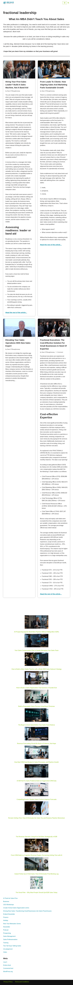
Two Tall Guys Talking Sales (12, 946)
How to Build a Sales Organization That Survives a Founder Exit (36, 687)
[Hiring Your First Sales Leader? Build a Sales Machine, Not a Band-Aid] (19, 69)
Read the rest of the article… (16, 312)
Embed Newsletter (9, 914)
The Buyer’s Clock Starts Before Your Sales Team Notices (36, 725)
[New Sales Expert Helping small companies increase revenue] (8, 2)
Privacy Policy (8, 982)
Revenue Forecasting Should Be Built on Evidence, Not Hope (36, 743)
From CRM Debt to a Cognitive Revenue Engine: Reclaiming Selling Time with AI (36, 855)
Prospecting (7, 933)
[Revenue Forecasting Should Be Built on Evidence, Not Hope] (36, 734)
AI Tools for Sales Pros (10, 898)
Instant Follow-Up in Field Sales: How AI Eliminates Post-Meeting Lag (36, 874)
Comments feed (8, 968)
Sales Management (9, 936)
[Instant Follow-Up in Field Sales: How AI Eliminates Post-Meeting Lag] (36, 864)
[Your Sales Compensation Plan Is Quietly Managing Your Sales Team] (36, 641)
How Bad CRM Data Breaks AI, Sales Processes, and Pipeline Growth (36, 762)
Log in (5, 962)
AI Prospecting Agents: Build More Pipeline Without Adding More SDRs (36, 632)
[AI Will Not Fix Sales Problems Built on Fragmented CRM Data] (36, 771)
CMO (58, 487)
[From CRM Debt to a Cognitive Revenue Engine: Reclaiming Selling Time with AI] (36, 846)
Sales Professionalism (10, 939)
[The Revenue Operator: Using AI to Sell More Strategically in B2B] (36, 827)
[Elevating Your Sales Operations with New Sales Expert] (19, 328)
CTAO (57, 511)
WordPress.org (8, 971)
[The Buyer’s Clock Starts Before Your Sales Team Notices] (36, 715)
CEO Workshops (8, 904)
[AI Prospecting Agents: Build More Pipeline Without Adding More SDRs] (36, 622)
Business (6, 901)
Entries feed (7, 965)
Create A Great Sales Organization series (16, 908)
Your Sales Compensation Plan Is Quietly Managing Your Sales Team (36, 650)
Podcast (5, 930)
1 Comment (59, 352)
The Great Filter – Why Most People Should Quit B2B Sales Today (36, 892)
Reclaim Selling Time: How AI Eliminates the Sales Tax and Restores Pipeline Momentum (36, 818)
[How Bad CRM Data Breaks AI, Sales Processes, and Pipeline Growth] (37, 753)
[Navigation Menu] (65, 2)
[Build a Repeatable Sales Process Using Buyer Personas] (36, 697)
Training (5, 942)
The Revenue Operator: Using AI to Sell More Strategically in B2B (36, 836)
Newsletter (6, 927)
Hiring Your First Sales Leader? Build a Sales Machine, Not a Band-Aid (16, 85)
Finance (5, 917)
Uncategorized (7, 949)
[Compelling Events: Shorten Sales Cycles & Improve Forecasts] (36, 790)
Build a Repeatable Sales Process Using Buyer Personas (36, 706)
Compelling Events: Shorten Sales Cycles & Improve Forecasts (36, 799)
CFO (58, 476)
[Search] (68, 2)
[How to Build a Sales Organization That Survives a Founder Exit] (36, 678)
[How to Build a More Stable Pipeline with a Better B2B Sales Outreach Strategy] (36, 660)
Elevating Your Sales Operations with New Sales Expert (17, 343)
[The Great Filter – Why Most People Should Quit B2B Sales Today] (36, 883)
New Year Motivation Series (12, 923)
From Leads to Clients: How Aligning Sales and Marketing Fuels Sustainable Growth (53, 85)
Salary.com (45, 467)
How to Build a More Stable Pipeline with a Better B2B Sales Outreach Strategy (37, 669)
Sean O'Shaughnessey (13, 91)
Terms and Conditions (22, 982)
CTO (59, 498)
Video (5, 952)
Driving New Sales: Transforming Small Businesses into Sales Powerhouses (27, 911)
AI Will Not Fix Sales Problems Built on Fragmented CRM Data (36, 781)
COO (58, 482)
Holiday (5, 920)
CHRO (44, 506)
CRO (58, 493)
